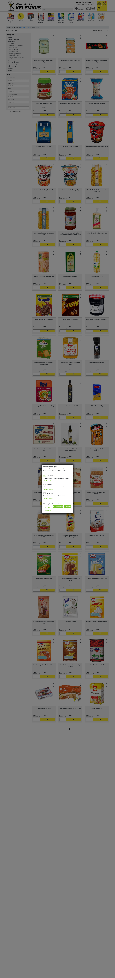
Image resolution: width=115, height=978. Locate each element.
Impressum (47, 507)
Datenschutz (48, 510)
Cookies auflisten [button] (48, 480)
